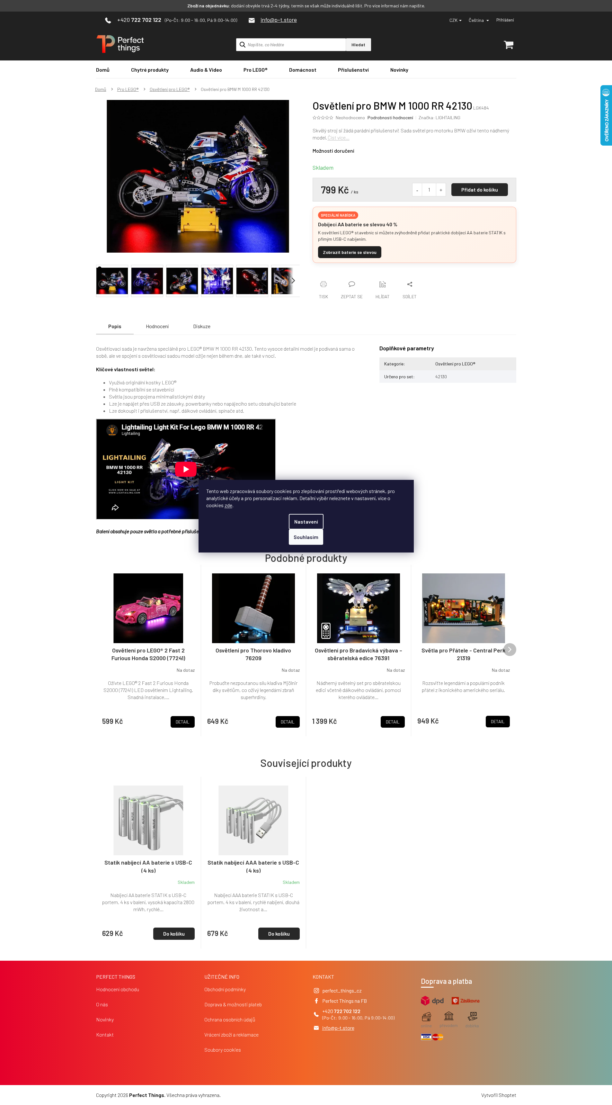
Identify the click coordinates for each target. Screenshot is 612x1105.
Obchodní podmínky (225, 989)
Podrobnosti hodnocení (390, 117)
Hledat (358, 44)
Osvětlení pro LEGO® (455, 363)
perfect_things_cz (342, 990)
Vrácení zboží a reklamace (231, 1034)
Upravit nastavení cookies (249, 1095)
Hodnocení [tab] (157, 326)
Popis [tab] (114, 326)
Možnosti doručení (333, 151)
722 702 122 (347, 1011)
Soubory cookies (222, 1050)
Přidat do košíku (479, 189)
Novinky (105, 1019)
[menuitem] (103, 69)
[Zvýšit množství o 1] (441, 189)
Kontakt (105, 1034)
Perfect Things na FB (344, 1001)
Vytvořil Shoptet (498, 1095)
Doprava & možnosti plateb (233, 1004)
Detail (183, 721)
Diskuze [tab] (201, 326)
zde (228, 505)
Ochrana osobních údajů (229, 1019)
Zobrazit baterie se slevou (350, 252)
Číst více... (339, 137)
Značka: (439, 117)
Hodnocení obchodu (117, 989)
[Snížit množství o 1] (417, 189)
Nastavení (306, 521)
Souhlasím (306, 537)
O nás (102, 1004)
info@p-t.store (338, 1028)
